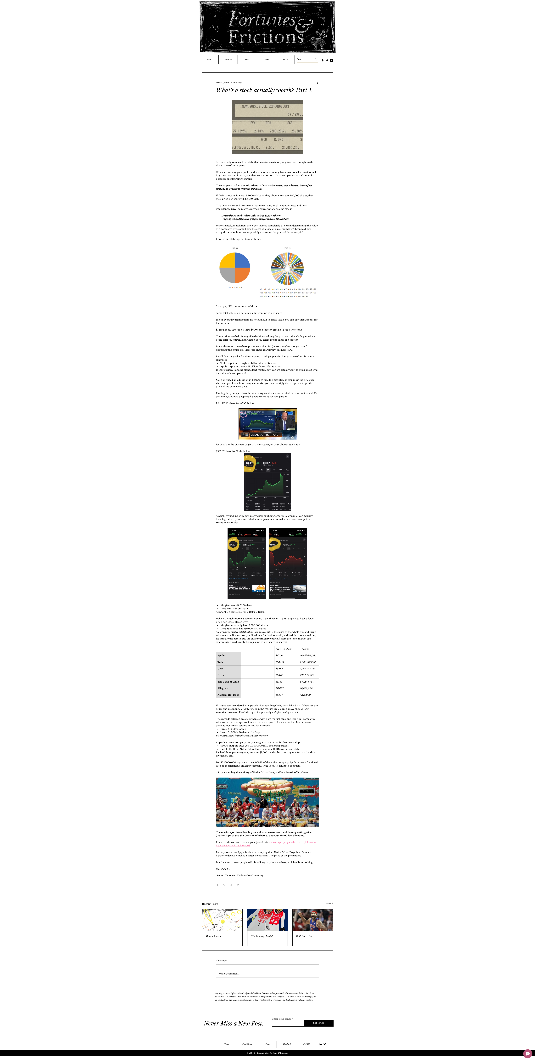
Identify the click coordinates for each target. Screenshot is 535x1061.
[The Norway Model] (267, 920)
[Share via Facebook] (217, 885)
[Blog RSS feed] (331, 60)
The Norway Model (262, 936)
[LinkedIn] (323, 60)
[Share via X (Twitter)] (224, 885)
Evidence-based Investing (250, 875)
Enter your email (281, 1019)
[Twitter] (327, 60)
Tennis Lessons (214, 936)
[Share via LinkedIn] (231, 885)
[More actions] (317, 82)
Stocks (220, 875)
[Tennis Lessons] (222, 920)
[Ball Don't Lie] (313, 920)
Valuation (230, 875)
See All (329, 903)
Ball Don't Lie (304, 936)
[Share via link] (237, 885)
